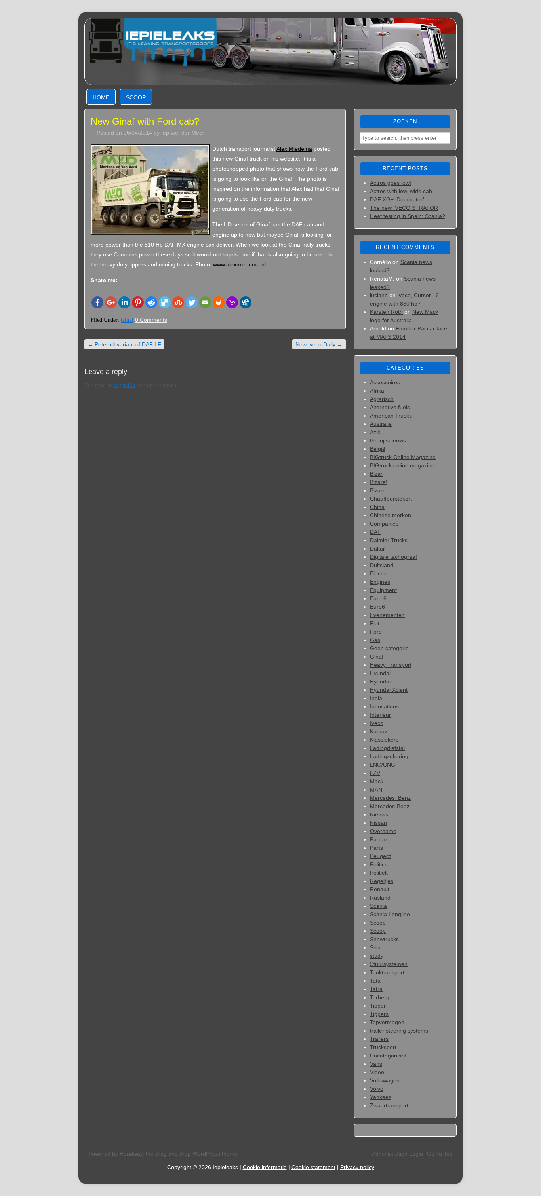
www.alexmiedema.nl (239, 264)
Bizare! (378, 482)
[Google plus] (111, 302)
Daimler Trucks (389, 540)
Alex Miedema (294, 149)
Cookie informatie (265, 1167)
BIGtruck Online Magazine (403, 457)
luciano (379, 295)
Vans (376, 1064)
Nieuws (379, 814)
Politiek (379, 872)
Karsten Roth (386, 312)
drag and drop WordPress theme (196, 1153)
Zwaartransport (389, 1105)
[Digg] (245, 302)
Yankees (380, 1097)
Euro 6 (378, 598)
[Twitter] (192, 302)
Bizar (376, 474)
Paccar (378, 839)
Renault (379, 889)
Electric (379, 573)
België (377, 449)
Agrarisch (382, 399)
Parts (376, 848)
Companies (384, 523)
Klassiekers (384, 740)
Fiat (374, 623)
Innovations (384, 706)
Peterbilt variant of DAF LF (124, 344)
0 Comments (151, 320)
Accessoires (385, 382)
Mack (376, 781)
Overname (383, 831)
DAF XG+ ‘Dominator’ (397, 199)
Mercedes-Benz (390, 806)
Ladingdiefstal (387, 748)
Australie (381, 424)
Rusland (380, 897)
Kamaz (378, 731)
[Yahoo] (232, 302)
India (376, 698)
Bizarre (379, 490)
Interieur (380, 715)
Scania (378, 906)
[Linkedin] (124, 302)
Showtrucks (384, 939)
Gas (375, 640)
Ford (376, 631)
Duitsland (381, 565)
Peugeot (380, 856)
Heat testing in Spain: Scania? (407, 216)
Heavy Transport (390, 665)
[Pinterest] (138, 302)
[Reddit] (151, 302)
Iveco (376, 723)
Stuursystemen (389, 964)
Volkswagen (385, 1080)
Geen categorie (389, 648)
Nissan (378, 823)
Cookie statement (313, 1167)
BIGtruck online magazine (402, 465)
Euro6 (377, 607)
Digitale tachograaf (393, 557)
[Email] (205, 302)
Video (377, 1072)
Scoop (136, 97)
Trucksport (383, 1047)
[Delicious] (165, 302)
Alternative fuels (390, 407)
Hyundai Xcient (389, 690)
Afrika (377, 390)
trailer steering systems (399, 1030)
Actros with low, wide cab (401, 191)
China (377, 507)
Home (101, 97)
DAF (375, 532)
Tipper (378, 1005)
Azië (375, 432)
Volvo (376, 1089)
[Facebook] (97, 302)
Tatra (376, 989)
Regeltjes (381, 881)
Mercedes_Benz (390, 798)
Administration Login (397, 1153)
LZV (375, 773)
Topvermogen (387, 1022)
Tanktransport (387, 972)
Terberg (379, 997)
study (376, 956)
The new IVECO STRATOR (404, 208)
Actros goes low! (390, 183)
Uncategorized (388, 1055)
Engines (380, 582)
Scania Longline (390, 914)
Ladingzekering (389, 756)
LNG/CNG (382, 764)
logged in (124, 385)
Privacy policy (357, 1167)
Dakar (377, 548)
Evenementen (387, 615)
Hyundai (380, 673)
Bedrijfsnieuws (388, 440)
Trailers (379, 1039)
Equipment (383, 590)
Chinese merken (390, 515)
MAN (376, 789)
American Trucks (391, 415)
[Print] (219, 302)
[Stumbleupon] (178, 302)
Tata (375, 981)
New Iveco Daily (319, 344)
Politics (378, 864)
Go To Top (440, 1153)
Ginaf (127, 320)
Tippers (379, 1014)
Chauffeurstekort (391, 498)
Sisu (375, 947)
